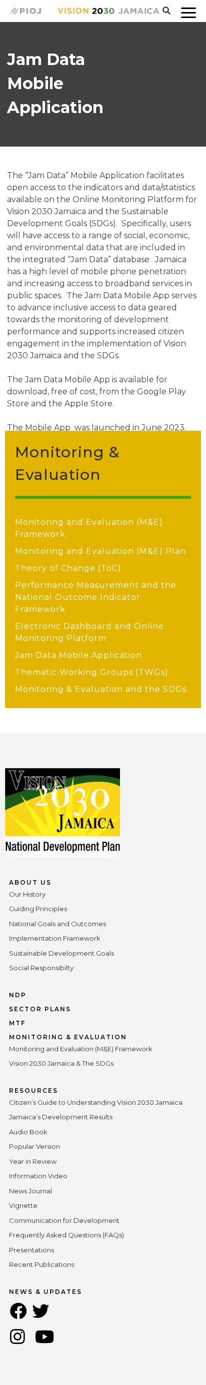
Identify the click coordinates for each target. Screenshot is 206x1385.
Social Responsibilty (41, 968)
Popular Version (34, 1146)
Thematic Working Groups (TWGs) (91, 672)
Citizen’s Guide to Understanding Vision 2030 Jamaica (95, 1102)
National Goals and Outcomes (57, 924)
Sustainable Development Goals (61, 953)
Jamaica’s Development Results (60, 1117)
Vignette (23, 1205)
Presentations (31, 1250)
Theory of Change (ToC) (68, 568)
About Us (30, 882)
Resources (33, 1090)
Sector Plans (40, 1009)
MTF (17, 1023)
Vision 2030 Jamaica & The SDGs (61, 1063)
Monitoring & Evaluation (68, 1037)
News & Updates (45, 1291)
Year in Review (32, 1161)
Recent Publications (41, 1264)
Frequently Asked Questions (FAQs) (66, 1235)
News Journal (30, 1191)
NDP (17, 995)
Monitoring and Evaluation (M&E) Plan (100, 551)
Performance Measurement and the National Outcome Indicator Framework (95, 597)
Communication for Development (64, 1220)
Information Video (38, 1176)
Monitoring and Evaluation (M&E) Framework (80, 1049)
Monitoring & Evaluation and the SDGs (100, 689)
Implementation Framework (54, 938)
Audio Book (28, 1132)
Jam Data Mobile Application (78, 655)
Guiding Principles (38, 909)
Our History (27, 894)
